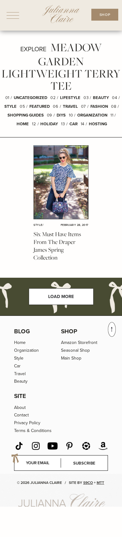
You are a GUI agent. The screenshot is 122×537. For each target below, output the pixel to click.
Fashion (99, 106)
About (20, 407)
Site (20, 395)
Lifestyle (70, 98)
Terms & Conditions (33, 430)
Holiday (49, 124)
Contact (21, 415)
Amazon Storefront (79, 342)
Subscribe (84, 463)
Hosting (98, 124)
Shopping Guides (26, 115)
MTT (100, 482)
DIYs (61, 115)
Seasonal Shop (75, 350)
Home (23, 124)
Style (10, 106)
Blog (22, 331)
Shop (69, 331)
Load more (61, 296)
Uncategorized (30, 98)
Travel (70, 106)
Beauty (101, 98)
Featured (39, 106)
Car (73, 124)
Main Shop (71, 358)
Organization (92, 115)
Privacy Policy (27, 423)
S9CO (88, 482)
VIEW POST (61, 182)
